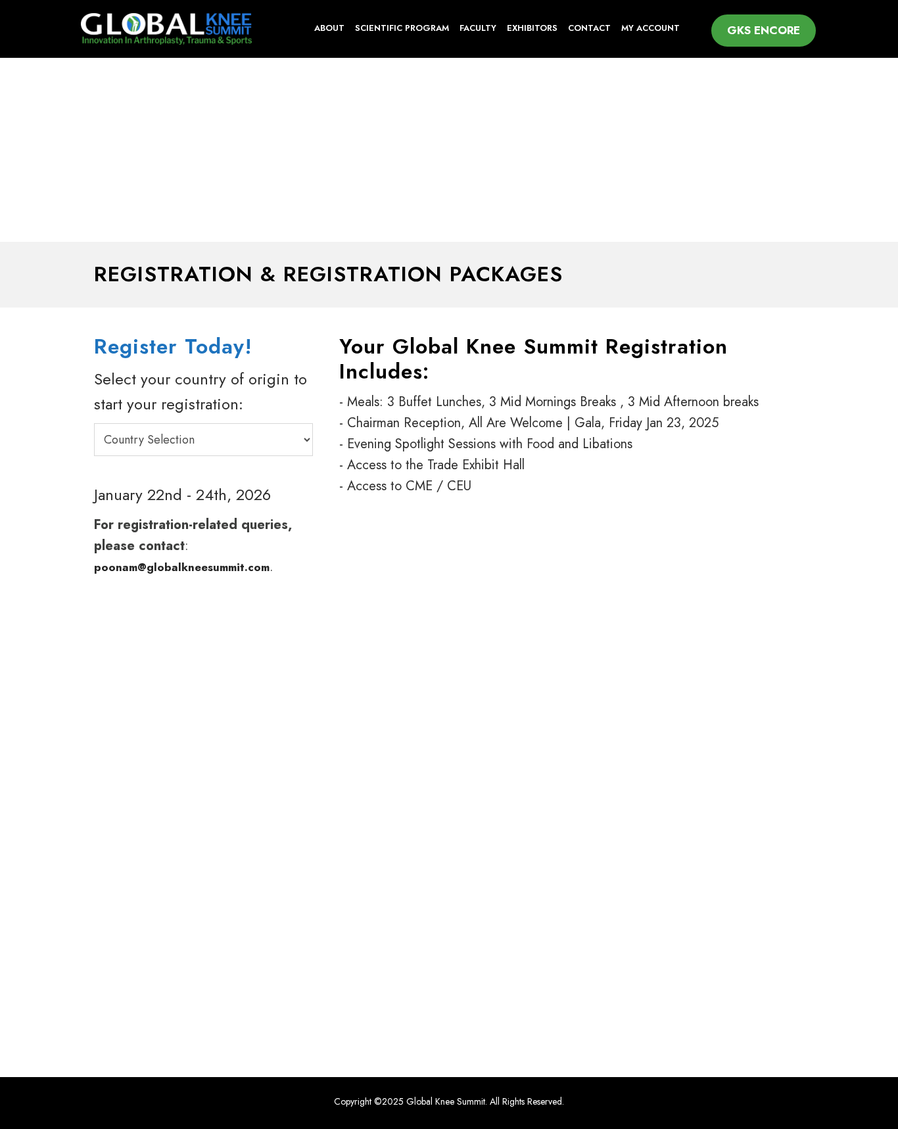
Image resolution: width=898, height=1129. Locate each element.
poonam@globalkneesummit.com (182, 567)
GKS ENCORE (763, 30)
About (329, 28)
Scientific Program (402, 28)
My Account (650, 28)
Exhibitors (532, 28)
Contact (589, 28)
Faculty (478, 28)
